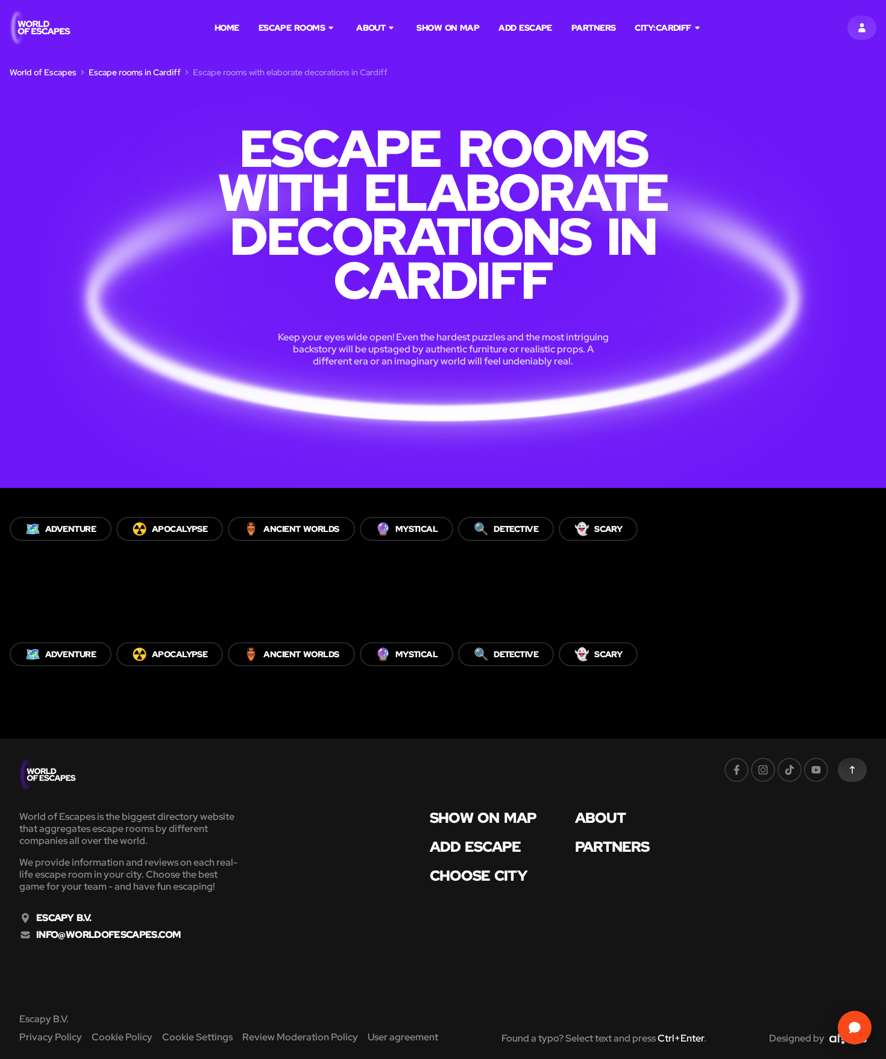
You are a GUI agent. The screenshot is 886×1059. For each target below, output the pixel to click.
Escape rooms (292, 27)
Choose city (478, 876)
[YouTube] (816, 770)
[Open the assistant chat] (855, 1028)
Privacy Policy (50, 1037)
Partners (593, 28)
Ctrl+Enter (681, 1038)
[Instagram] (763, 770)
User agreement (403, 1037)
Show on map (447, 28)
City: (663, 27)
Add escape (525, 28)
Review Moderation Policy (300, 1037)
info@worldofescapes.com (108, 935)
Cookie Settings (197, 1037)
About (370, 27)
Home (227, 28)
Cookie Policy (122, 1037)
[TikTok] (790, 770)
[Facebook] (736, 770)
